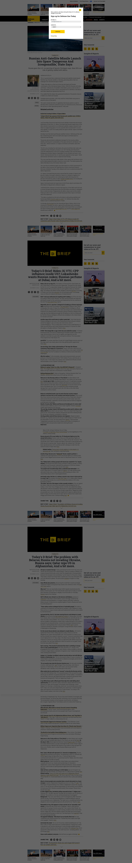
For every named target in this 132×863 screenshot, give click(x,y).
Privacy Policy (54, 35)
